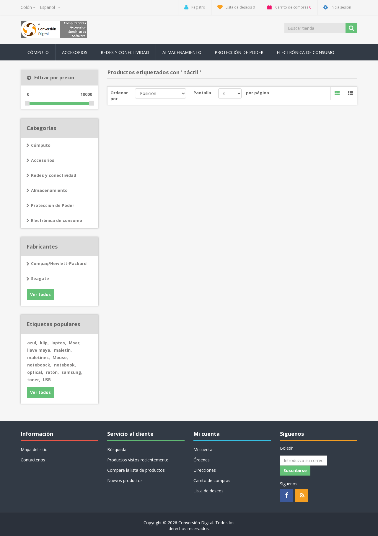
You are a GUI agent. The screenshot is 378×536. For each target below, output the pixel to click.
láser (75, 343)
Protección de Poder (239, 52)
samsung (71, 372)
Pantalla (202, 93)
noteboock (39, 365)
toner (33, 379)
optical (35, 372)
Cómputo (40, 145)
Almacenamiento (49, 190)
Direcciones (204, 470)
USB (47, 379)
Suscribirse (295, 470)
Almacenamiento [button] (181, 52)
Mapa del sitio (34, 449)
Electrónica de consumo (56, 220)
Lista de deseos (208, 491)
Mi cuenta (202, 449)
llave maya (39, 350)
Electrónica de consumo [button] (305, 52)
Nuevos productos (125, 480)
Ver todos (40, 294)
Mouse (60, 357)
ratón (52, 372)
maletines (38, 357)
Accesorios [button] (74, 52)
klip (44, 343)
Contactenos (33, 460)
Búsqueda (116, 449)
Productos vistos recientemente (137, 460)
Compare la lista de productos (136, 470)
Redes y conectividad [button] (125, 52)
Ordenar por (119, 95)
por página (257, 93)
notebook (65, 365)
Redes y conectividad (53, 175)
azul (32, 343)
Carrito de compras (211, 480)
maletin (63, 350)
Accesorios (42, 160)
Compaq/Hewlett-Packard (59, 263)
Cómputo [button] (38, 52)
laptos (58, 343)
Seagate (40, 278)
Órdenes (201, 460)
